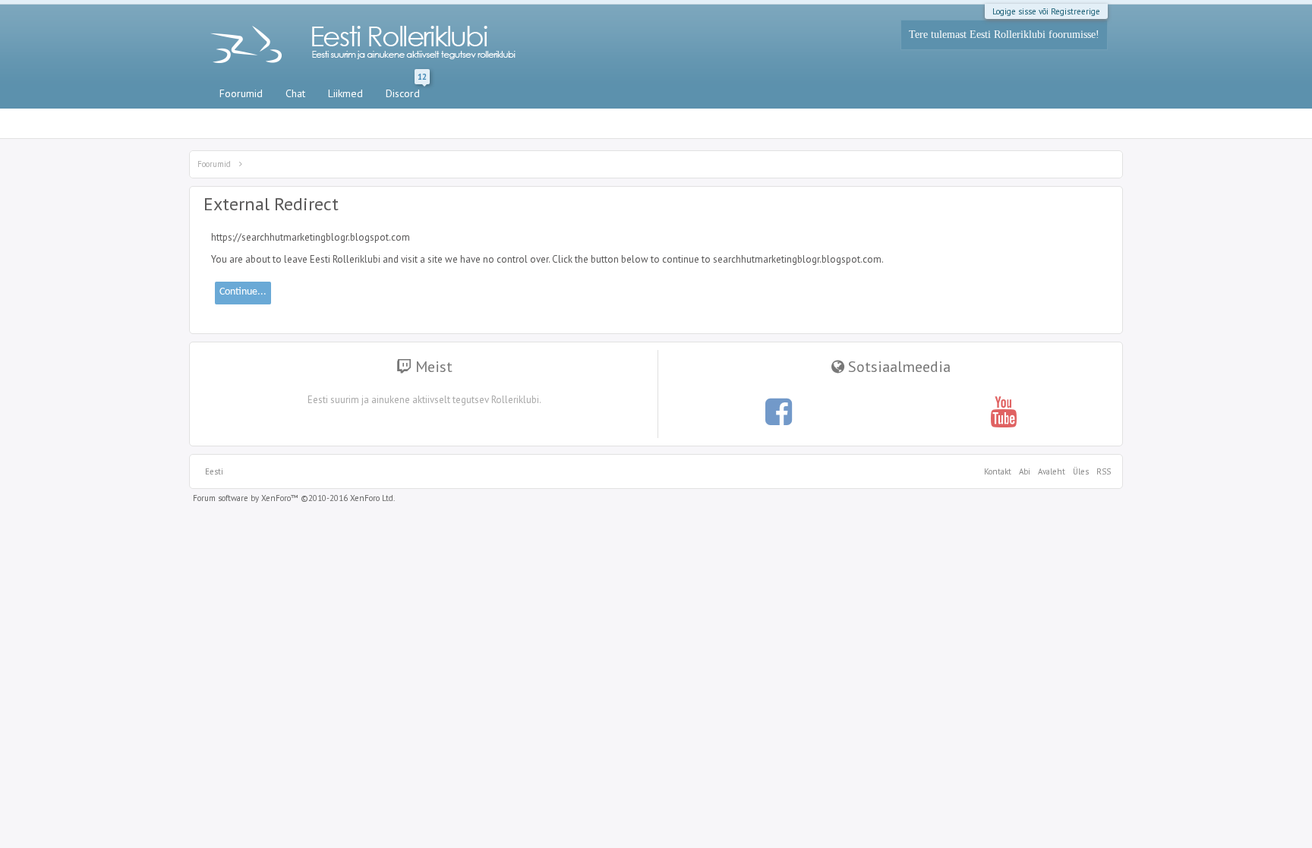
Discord (406, 90)
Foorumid (241, 93)
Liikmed (345, 93)
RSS (1101, 471)
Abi (1024, 471)
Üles (1081, 471)
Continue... (242, 292)
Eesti (214, 471)
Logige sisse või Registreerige (1046, 11)
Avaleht (1051, 471)
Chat (295, 93)
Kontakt (997, 471)
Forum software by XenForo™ (294, 498)
